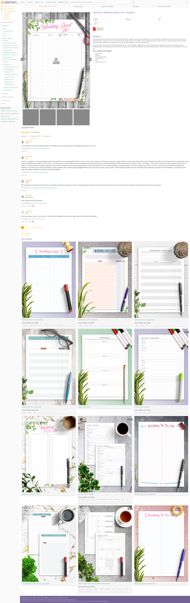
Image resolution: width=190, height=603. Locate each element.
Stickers (136, 6)
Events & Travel (39, 2)
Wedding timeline (9, 79)
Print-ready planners (8, 31)
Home (23, 2)
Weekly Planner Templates (10, 45)
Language (96, 18)
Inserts (5, 28)
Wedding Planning (51, 2)
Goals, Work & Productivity (10, 55)
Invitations (6, 100)
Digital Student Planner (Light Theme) (10, 113)
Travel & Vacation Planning (11, 67)
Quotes (5, 36)
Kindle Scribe (7, 18)
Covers (4, 33)
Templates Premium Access (37, 219)
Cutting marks (96, 22)
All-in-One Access (8, 6)
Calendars (5, 40)
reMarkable (6, 13)
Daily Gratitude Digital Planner (8, 121)
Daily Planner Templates (9, 43)
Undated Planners (8, 50)
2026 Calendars (8, 9)
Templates (30, 2)
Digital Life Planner (5, 116)
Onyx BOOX (7, 16)
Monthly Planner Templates (10, 47)
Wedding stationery (9, 77)
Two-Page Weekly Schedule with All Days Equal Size (44, 187)
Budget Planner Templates (10, 52)
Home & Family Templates (10, 59)
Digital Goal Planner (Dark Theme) (9, 111)
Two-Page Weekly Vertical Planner (39, 172)
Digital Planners (107, 6)
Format (159, 18)
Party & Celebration (9, 69)
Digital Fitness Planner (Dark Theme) (9, 119)
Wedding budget (8, 82)
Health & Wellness (8, 57)
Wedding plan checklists (10, 74)
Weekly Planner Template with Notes (40, 148)
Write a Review (26, 234)
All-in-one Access (164, 6)
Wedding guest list (63, 2)
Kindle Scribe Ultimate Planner (38, 203)
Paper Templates (7, 38)
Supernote (6, 15)
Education (5, 62)
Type (127, 18)
